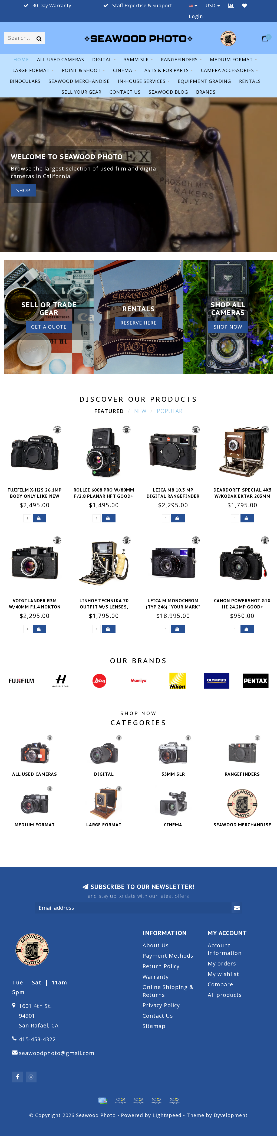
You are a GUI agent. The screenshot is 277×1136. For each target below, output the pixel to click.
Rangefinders (179, 59)
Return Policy (161, 966)
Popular (170, 411)
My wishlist (223, 974)
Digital (102, 59)
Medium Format (231, 59)
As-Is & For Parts (166, 70)
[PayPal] (138, 1101)
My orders (222, 963)
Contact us (125, 92)
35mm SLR (136, 59)
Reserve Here (138, 322)
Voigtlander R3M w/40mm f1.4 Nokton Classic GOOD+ (35, 607)
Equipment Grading (204, 81)
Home (21, 59)
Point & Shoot (81, 70)
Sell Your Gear (81, 92)
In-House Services (142, 81)
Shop (23, 190)
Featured (109, 411)
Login (196, 16)
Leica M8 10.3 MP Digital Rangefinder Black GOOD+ (173, 496)
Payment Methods (168, 955)
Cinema (122, 70)
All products (225, 994)
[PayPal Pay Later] (156, 1101)
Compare (220, 984)
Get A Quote (49, 326)
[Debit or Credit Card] (120, 1101)
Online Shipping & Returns (168, 990)
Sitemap (154, 1026)
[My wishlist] (244, 5)
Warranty (156, 976)
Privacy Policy (161, 1005)
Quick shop (38, 488)
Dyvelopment (231, 1115)
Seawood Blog (168, 92)
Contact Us (158, 1015)
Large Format (31, 70)
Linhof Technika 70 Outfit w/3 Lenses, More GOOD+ (104, 607)
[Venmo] (174, 1101)
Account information (225, 949)
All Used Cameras (60, 59)
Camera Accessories (227, 70)
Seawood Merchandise (79, 81)
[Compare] (231, 5)
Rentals (250, 81)
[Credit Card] (103, 1101)
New (140, 411)
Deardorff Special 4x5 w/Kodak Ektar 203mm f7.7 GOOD (242, 496)
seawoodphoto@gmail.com (56, 1053)
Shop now (228, 326)
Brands (206, 92)
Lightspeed (167, 1115)
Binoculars (25, 81)
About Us (156, 945)
